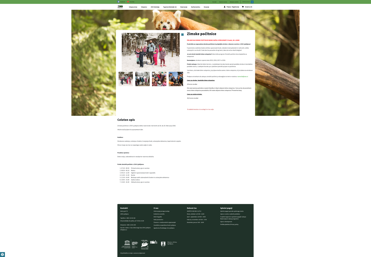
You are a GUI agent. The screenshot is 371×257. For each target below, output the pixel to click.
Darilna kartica (195, 7)
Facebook (122, 2)
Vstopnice (144, 7)
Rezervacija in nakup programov (229, 219)
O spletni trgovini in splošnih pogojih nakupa (233, 217)
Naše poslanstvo (158, 219)
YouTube (132, 2)
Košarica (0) (248, 7)
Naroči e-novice (223, 2)
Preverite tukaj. (237, 90)
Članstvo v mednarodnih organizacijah (165, 222)
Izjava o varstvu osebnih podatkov (230, 214)
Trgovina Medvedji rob (170, 7)
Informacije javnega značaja (161, 211)
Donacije (206, 7)
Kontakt (214, 2)
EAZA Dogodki (158, 217)
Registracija (235, 7)
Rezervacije (183, 7)
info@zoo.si (123, 230)
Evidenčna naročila (159, 214)
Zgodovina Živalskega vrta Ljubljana (164, 228)
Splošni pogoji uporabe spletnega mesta (231, 211)
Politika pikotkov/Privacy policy (229, 224)
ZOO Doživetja (155, 7)
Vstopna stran (133, 7)
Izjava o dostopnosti (226, 221)
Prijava (229, 7)
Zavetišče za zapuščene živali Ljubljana (165, 225)
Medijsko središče (234, 2)
